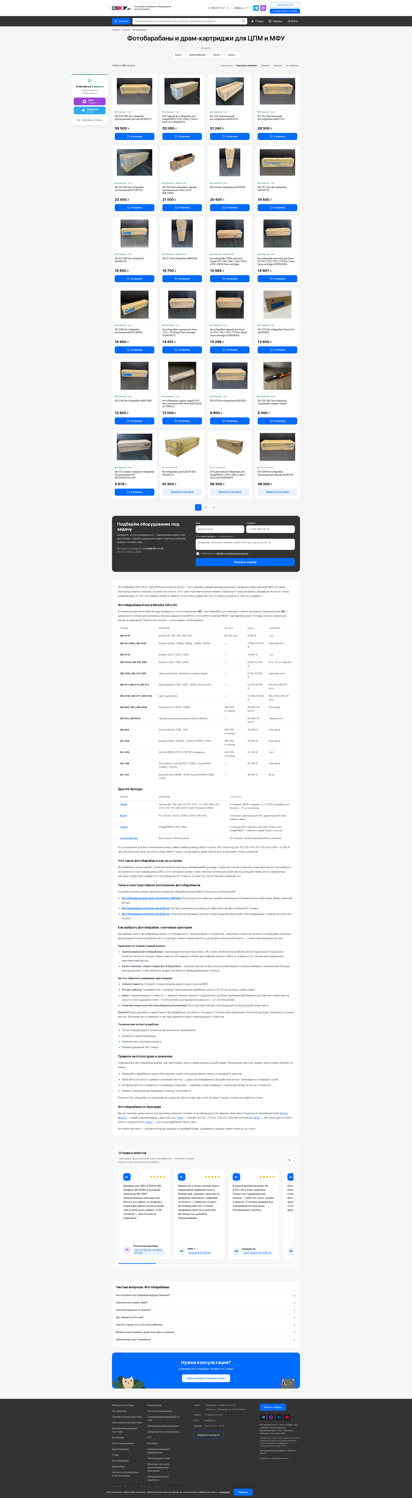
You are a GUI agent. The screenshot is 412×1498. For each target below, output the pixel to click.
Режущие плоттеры (122, 1405)
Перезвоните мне (285, 5)
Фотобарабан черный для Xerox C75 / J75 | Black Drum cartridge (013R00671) (179, 332)
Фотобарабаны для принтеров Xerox (146, 914)
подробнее (224, 1492)
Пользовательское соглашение (272, 1450)
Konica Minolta (198, 54)
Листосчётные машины (160, 1411)
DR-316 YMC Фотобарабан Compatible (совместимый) (272, 402)
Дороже (278, 65)
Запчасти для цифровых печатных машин (125, 1474)
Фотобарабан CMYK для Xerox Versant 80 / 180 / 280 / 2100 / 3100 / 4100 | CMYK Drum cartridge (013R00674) (228, 261)
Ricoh (218, 54)
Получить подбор (245, 562)
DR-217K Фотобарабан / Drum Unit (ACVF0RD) (276, 331)
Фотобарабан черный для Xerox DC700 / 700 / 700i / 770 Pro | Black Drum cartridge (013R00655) (228, 332)
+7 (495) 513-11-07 (216, 8)
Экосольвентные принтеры (127, 1422)
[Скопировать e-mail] (247, 8)
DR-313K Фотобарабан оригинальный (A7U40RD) (129, 331)
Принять (243, 1492)
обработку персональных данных (232, 553)
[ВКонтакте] (279, 1417)
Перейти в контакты (208, 1435)
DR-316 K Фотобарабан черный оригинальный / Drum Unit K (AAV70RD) (179, 190)
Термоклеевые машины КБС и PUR (163, 1418)
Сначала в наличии (246, 65)
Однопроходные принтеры (127, 1417)
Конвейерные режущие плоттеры (124, 1430)
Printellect (152, 1443)
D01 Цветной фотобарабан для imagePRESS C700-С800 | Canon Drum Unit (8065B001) (227, 474)
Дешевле (265, 65)
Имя (198, 523)
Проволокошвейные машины (163, 1426)
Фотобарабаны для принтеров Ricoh (146, 908)
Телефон (251, 523)
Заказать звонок (273, 1407)
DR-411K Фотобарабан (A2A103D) (228, 400)
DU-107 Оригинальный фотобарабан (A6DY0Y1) (271, 117)
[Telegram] (256, 8)
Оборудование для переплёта (158, 1478)
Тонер (115, 1455)
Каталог (126, 30)
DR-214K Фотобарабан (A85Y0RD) (133, 400)
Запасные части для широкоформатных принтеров (158, 1467)
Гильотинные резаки (123, 1443)
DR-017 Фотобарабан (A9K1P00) (179, 258)
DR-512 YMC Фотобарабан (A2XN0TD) (129, 260)
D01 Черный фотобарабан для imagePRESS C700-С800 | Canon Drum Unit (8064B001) (179, 119)
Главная (116, 30)
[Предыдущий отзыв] (280, 1160)
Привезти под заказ (182, 492)
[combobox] (185, 21)
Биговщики (118, 1437)
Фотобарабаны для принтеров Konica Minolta (151, 898)
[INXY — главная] (121, 8)
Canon (232, 54)
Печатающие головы (158, 1458)
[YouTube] (287, 1417)
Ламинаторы (154, 1405)
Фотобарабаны (120, 1460)
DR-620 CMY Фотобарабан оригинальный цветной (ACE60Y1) (133, 117)
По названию (292, 65)
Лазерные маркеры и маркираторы (158, 1451)
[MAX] (263, 8)
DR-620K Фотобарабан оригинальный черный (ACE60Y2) (275, 473)
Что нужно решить (214, 536)
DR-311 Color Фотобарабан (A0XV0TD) (272, 188)
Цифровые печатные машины (163, 1431)
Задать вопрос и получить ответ (206, 1378)
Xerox (179, 54)
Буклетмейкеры (120, 1449)
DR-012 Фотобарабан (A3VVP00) (227, 187)
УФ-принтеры (119, 1411)
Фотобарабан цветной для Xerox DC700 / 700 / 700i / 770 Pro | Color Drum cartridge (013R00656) (276, 261)
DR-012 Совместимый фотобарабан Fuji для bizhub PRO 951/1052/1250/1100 (134, 474)
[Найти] (243, 21)
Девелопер (118, 1466)
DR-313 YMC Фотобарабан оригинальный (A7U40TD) (129, 188)
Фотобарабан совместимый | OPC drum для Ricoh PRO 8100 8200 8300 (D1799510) (182, 403)
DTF (149, 1437)
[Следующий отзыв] (289, 1160)
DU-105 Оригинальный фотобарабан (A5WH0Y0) (224, 117)
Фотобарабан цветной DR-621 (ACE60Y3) (179, 473)
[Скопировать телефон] (228, 8)
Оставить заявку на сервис (285, 11)
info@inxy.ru (239, 8)
